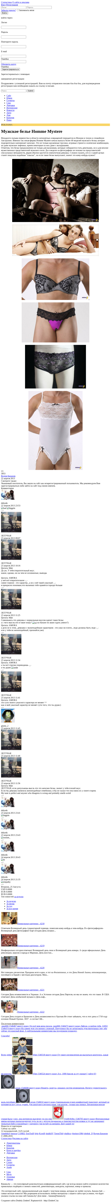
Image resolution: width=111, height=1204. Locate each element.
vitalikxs (67, 1133)
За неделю (11, 901)
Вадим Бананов (8, 476)
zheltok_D (88, 1133)
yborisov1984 (77, 1133)
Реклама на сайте (20, 1138)
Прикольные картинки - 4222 (30, 1012)
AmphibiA (5, 1133)
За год (9, 906)
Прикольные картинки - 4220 (30, 968)
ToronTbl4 (58, 1133)
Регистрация (12, 5)
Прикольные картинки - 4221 (30, 990)
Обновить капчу (8, 64)
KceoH (42, 1133)
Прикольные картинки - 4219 (30, 946)
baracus (14, 1133)
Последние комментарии (12, 1023)
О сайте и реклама (20, 2)
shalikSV (50, 1133)
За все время (12, 908)
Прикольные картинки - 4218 (30, 923)
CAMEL (21, 1133)
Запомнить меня (26, 10)
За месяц (10, 904)
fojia (36, 1133)
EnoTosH (30, 1133)
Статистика (6, 2)
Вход (3, 5)
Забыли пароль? (8, 10)
